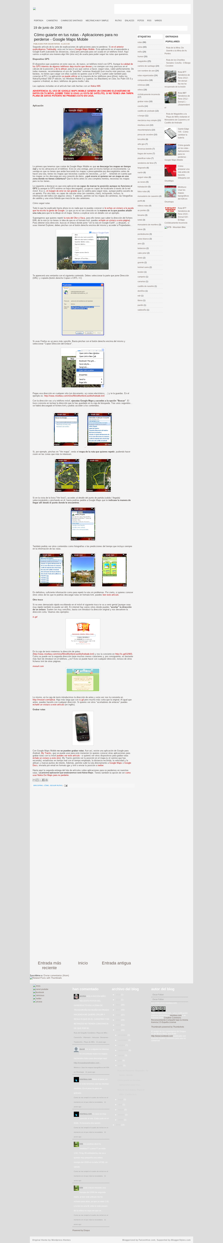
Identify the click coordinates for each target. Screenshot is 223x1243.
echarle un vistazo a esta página (114, 220)
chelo (140, 258)
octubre (121, 1045)
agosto (121, 1055)
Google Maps (115, 763)
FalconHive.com (147, 1240)
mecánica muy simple (147, 120)
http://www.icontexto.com (162, 1036)
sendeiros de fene (146, 163)
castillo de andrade (146, 111)
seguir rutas (56, 785)
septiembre (123, 1050)
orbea (140, 90)
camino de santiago (147, 66)
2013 (118, 1010)
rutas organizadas (146, 75)
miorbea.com (144, 125)
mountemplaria (144, 130)
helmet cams (143, 267)
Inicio (83, 963)
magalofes (142, 61)
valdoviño (142, 310)
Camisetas (52, 20)
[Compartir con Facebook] (43, 780)
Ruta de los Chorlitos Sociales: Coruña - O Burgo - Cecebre (178, 63)
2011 (118, 1020)
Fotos (140, 20)
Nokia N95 (95, 86)
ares (140, 243)
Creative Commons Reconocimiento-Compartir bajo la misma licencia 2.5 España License (169, 1020)
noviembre (123, 1040)
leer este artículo (111, 595)
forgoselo (142, 168)
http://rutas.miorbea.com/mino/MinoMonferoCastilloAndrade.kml (74, 396)
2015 (118, 1000)
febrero (121, 1115)
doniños (141, 291)
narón (140, 172)
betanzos (142, 248)
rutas (140, 42)
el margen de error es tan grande (61, 191)
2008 (118, 1125)
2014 (118, 1005)
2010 (118, 1025)
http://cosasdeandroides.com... (87, 1063)
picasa (39, 1002)
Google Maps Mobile (85, 49)
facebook (40, 992)
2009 (118, 1030)
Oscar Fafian (158, 995)
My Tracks (46, 753)
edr (139, 296)
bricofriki (38, 785)
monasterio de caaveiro (148, 196)
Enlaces (129, 20)
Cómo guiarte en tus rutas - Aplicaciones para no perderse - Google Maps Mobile (76, 37)
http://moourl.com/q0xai (44, 699)
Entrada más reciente (49, 965)
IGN (81, 1144)
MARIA (83, 996)
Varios (158, 20)
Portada (38, 20)
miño (140, 52)
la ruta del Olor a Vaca (74, 218)
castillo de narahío (146, 286)
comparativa (143, 80)
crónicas (142, 85)
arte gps (141, 144)
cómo (46, 785)
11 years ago (101, 1042)
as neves (142, 182)
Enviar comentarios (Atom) (56, 975)
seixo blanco (143, 239)
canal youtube (42, 989)
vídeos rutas (143, 206)
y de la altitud (60, 69)
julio (120, 1060)
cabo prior (142, 253)
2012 (118, 1015)
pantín (141, 305)
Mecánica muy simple (97, 20)
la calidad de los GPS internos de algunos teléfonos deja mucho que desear (83, 65)
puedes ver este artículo (68, 755)
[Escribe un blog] (37, 780)
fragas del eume (145, 153)
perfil (140, 201)
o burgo (141, 116)
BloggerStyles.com (181, 1240)
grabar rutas (143, 101)
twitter (100, 765)
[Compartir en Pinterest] (46, 780)
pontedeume (143, 234)
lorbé (140, 220)
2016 (118, 995)
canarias (142, 281)
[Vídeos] (111, 19)
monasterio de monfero (148, 225)
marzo (121, 1110)
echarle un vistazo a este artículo (48, 704)
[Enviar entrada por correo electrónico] (65, 785)
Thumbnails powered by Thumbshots (167, 1027)
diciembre (122, 1035)
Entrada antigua (116, 963)
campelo (142, 277)
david (82, 1049)
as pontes (142, 210)
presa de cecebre (146, 134)
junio (120, 1065)
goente (141, 262)
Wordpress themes (61, 1240)
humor (141, 56)
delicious (40, 995)
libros (140, 300)
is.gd (35, 617)
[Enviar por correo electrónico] (34, 780)
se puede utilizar (69, 76)
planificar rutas (144, 158)
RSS (149, 20)
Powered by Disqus (81, 1230)
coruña (141, 106)
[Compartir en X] (40, 780)
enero (121, 1120)
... (85, 447)
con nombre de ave (146, 71)
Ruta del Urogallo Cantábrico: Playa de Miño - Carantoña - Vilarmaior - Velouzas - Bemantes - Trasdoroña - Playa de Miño (91, 1037)
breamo (141, 215)
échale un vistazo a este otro (46, 758)
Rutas (118, 20)
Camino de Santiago (71, 20)
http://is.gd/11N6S (123, 654)
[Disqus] (83, 831)
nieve (140, 229)
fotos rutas (142, 191)
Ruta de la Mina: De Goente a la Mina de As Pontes (176, 51)
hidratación (143, 187)
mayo (121, 1099)
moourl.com (38, 666)
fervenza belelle (145, 149)
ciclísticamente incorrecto (149, 94)
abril (120, 1104)
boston (141, 272)
